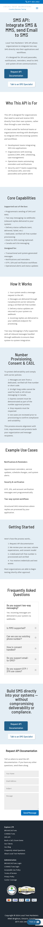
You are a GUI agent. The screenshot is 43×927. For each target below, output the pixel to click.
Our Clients (8, 844)
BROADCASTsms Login (12, 864)
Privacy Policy (9, 877)
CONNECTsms (9, 834)
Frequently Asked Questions (14, 851)
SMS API (7, 838)
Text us (32, 922)
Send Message (29, 812)
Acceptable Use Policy (12, 870)
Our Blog (7, 848)
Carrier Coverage (10, 880)
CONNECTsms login (11, 867)
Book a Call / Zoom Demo (13, 841)
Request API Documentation (16, 73)
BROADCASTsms (10, 831)
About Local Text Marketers (14, 854)
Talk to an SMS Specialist (21, 84)
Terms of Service (10, 874)
